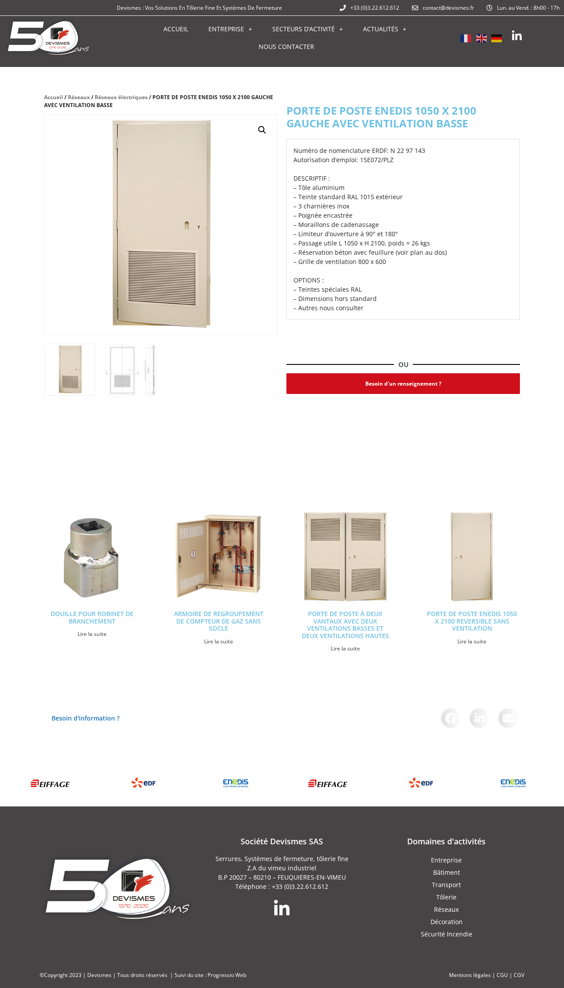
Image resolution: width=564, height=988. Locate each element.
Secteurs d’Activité (303, 29)
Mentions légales (470, 975)
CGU (502, 975)
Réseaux (79, 97)
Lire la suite (92, 634)
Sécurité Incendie (446, 934)
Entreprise (226, 29)
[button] (262, 130)
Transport (446, 884)
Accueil (175, 29)
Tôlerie (446, 897)
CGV (519, 975)
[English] (481, 37)
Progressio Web (227, 975)
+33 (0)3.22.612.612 (300, 886)
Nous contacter (286, 46)
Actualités (380, 29)
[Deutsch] (497, 37)
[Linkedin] (517, 35)
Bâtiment (446, 872)
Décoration (446, 921)
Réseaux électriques (121, 97)
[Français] (466, 37)
